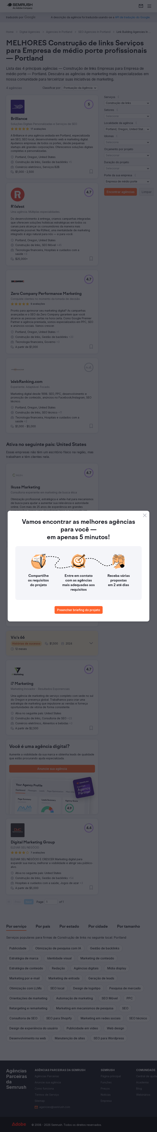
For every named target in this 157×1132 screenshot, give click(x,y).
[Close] (144, 515)
